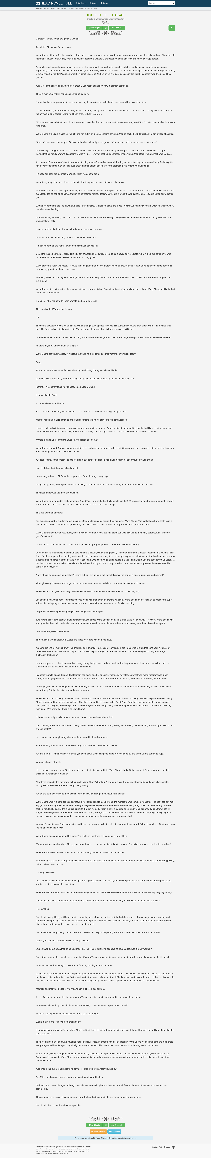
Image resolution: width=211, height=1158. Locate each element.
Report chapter (99, 1131)
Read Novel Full (56, 3)
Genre (93, 3)
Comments (115, 1131)
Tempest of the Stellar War (105, 15)
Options (105, 3)
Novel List (81, 3)
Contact (155, 1147)
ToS (160, 1147)
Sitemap (167, 1147)
